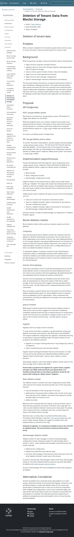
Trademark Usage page (46, 532)
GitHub (31, 514)
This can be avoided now (59, 418)
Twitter (31, 516)
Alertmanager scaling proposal (44, 464)
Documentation (28, 9)
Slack (31, 511)
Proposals (39, 9)
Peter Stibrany (36, 24)
